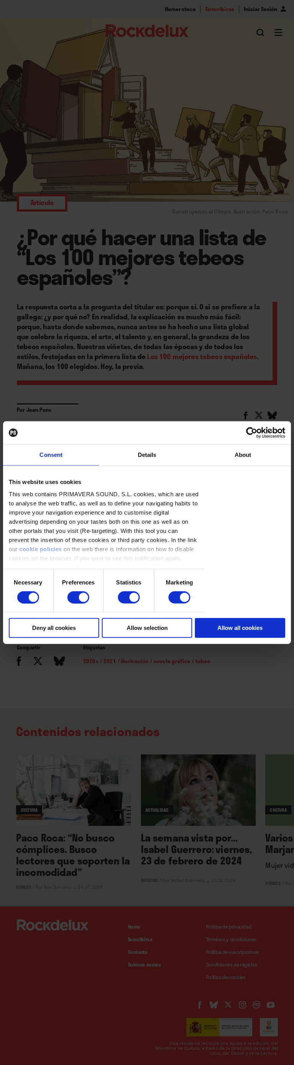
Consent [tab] (50, 455)
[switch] (78, 597)
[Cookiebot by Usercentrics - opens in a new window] (251, 433)
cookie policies (40, 548)
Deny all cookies (54, 628)
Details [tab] (147, 455)
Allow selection (147, 628)
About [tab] (243, 455)
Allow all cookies (240, 628)
